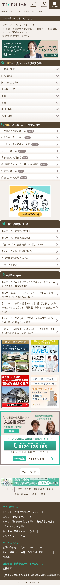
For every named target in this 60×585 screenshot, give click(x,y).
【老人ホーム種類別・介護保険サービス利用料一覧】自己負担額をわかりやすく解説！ (28, 331)
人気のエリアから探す (14, 526)
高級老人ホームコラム (14, 536)
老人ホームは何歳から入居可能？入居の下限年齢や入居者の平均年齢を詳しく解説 (28, 320)
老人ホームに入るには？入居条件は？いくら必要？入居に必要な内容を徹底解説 (28, 284)
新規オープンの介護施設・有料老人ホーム (23, 244)
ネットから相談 (29, 458)
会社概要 (7, 568)
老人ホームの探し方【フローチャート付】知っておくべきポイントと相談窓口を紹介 (28, 295)
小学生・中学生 (37, 494)
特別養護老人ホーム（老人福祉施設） (23, 164)
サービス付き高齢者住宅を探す (18, 521)
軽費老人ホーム (12, 171)
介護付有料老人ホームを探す (26, 512)
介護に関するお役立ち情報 (15, 258)
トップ (10, 489)
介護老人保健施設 (13, 177)
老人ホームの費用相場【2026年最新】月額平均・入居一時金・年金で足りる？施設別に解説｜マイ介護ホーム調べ (29, 307)
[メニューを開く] (54, 4)
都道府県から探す (46, 521)
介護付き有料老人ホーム (17, 131)
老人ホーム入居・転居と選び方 (17, 251)
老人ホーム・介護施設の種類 (16, 231)
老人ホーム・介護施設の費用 (16, 238)
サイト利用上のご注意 (14, 552)
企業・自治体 (21, 494)
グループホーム (13, 151)
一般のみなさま (23, 489)
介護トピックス (9, 265)
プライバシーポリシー (31, 547)
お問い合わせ (10, 547)
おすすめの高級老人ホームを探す (19, 531)
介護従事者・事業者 (43, 489)
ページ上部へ (32, 472)
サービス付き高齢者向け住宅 (19, 144)
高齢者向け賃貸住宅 (14, 157)
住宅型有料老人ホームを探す (17, 516)
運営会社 (7, 557)
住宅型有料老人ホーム (15, 137)
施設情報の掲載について (40, 552)
